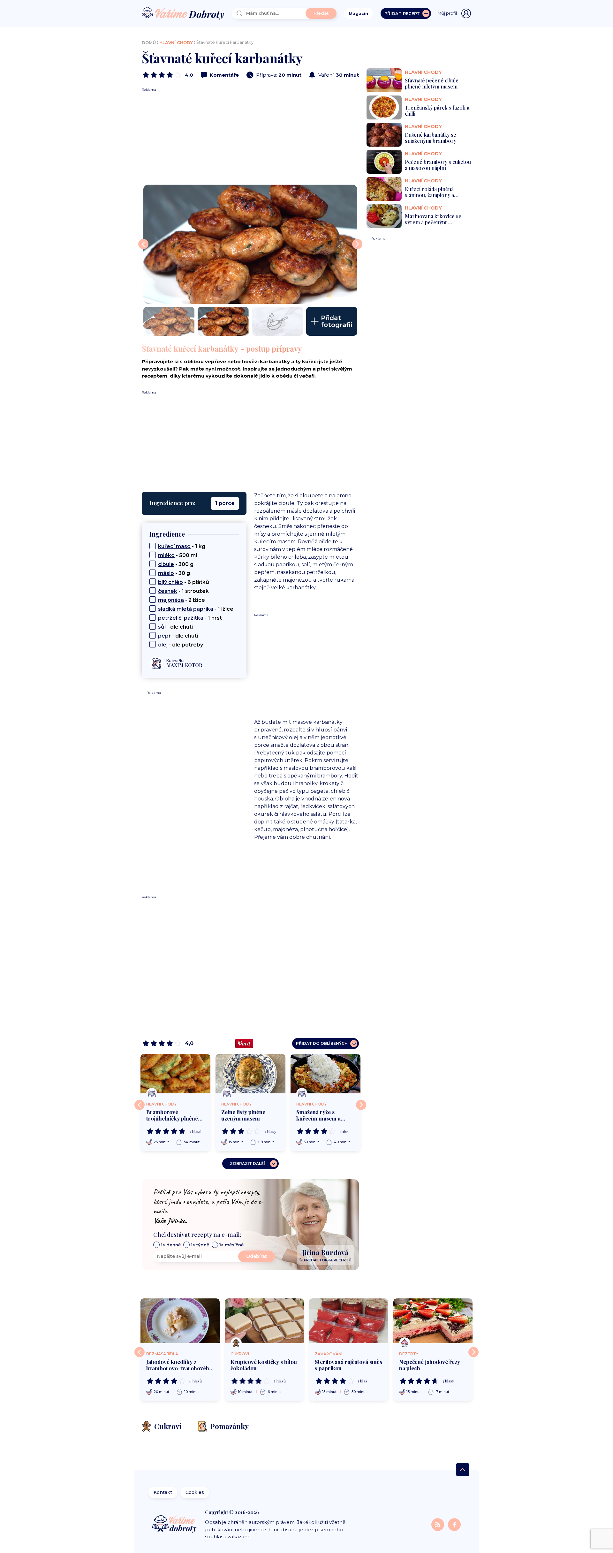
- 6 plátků (183, 582)
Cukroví (240, 1353)
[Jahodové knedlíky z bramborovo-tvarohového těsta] (180, 1320)
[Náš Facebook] (454, 1524)
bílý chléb (170, 582)
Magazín (358, 13)
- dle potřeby (180, 645)
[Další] (361, 1104)
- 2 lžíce (181, 600)
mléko (166, 555)
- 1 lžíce (195, 609)
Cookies (194, 1492)
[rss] (438, 1524)
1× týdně (200, 1244)
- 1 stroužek (183, 591)
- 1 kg (181, 546)
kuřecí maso (174, 546)
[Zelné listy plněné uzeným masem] (250, 1073)
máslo (166, 573)
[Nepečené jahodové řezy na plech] (433, 1320)
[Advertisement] (250, 136)
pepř (164, 636)
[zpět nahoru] (462, 1469)
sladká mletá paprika (185, 609)
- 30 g (174, 573)
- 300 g (175, 564)
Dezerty (408, 1353)
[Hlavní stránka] (183, 13)
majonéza (171, 600)
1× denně (171, 1244)
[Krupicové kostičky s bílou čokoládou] (264, 1320)
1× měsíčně (231, 1244)
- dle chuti (175, 627)
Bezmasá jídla (162, 1353)
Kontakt (163, 1492)
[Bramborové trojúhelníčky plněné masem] (175, 1073)
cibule (166, 564)
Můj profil (447, 13)
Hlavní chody (176, 42)
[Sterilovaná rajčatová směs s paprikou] (348, 1320)
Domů (149, 42)
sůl (162, 627)
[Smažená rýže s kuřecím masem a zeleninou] (325, 1073)
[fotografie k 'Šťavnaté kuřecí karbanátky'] (250, 244)
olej (163, 645)
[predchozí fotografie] (143, 244)
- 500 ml (177, 555)
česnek (167, 591)
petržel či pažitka (180, 618)
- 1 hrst (190, 618)
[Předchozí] (139, 1104)
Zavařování (328, 1353)
